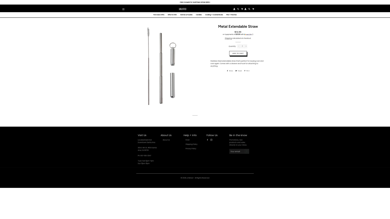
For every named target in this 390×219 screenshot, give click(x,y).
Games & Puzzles (186, 15)
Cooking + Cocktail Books (214, 15)
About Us (166, 140)
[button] (237, 34)
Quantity (232, 46)
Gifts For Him (172, 15)
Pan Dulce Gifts (158, 15)
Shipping (228, 38)
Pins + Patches (231, 15)
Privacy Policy (191, 148)
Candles (199, 15)
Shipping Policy (191, 144)
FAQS (188, 140)
